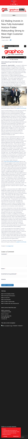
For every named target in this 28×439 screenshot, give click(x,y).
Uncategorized (9, 246)
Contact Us (4, 318)
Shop (14, 2)
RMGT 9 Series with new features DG (10, 303)
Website (3, 279)
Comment (4, 254)
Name (3, 268)
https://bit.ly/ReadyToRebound (11, 161)
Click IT (22, 437)
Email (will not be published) (9, 274)
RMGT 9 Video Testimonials (7, 301)
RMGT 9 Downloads (5, 299)
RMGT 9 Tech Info (5, 297)
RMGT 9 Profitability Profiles (7, 293)
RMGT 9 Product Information (8, 295)
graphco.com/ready (21, 108)
